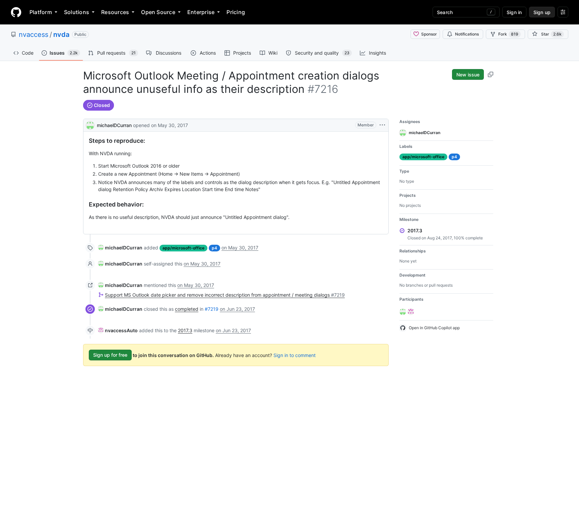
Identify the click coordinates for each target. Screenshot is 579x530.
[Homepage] (16, 12)
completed (186, 309)
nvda (61, 35)
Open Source (158, 12)
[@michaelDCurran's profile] (90, 124)
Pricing (236, 12)
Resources (115, 12)
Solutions (76, 12)
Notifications (467, 34)
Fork (508, 34)
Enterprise (200, 12)
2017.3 (185, 330)
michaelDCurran (114, 125)
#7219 (211, 309)
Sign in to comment (294, 355)
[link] (120, 247)
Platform (40, 12)
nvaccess (33, 35)
